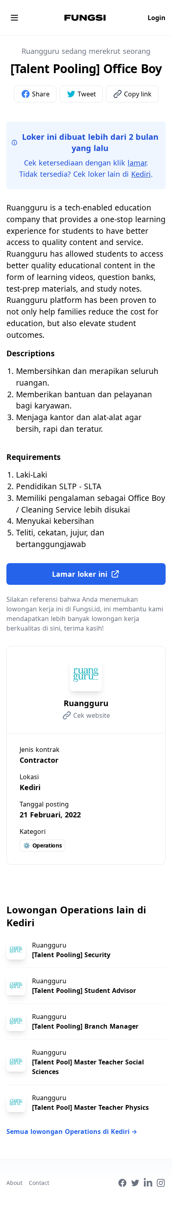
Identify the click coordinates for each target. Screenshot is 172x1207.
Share (41, 94)
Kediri (141, 174)
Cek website (91, 715)
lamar (137, 162)
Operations (42, 845)
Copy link (138, 94)
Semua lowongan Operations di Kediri (71, 1131)
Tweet (87, 94)
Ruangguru (86, 703)
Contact (39, 1183)
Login (157, 17)
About (14, 1183)
